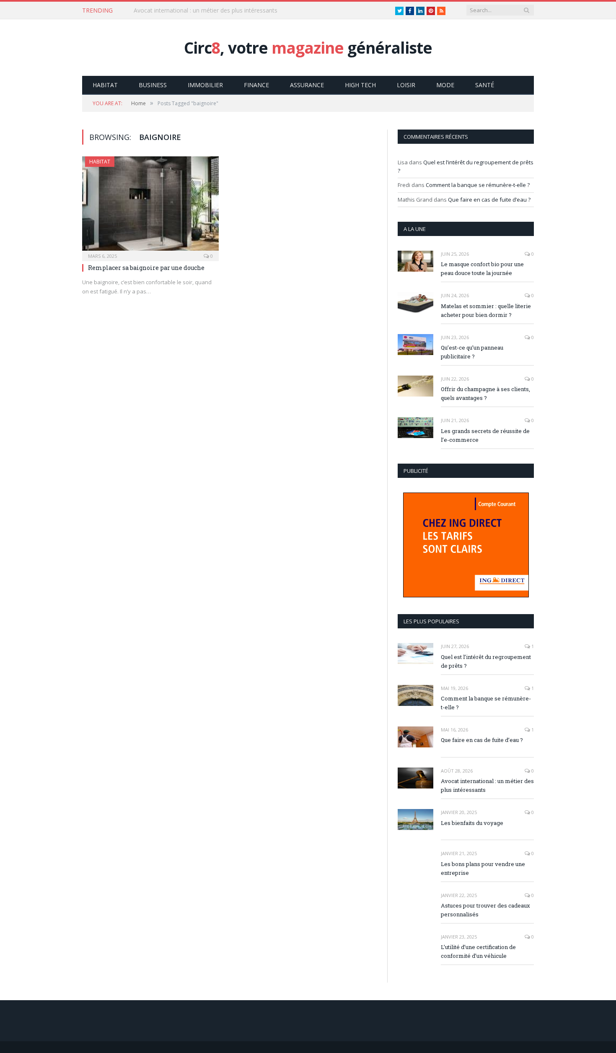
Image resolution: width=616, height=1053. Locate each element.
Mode (445, 85)
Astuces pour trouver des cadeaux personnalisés (485, 910)
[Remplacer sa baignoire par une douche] (150, 206)
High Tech (360, 85)
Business (153, 85)
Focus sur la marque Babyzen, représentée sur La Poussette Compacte (230, 10)
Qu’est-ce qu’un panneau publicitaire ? (472, 352)
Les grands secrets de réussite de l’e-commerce (485, 435)
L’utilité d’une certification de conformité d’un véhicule (478, 951)
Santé (484, 85)
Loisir (406, 85)
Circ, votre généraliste (308, 47)
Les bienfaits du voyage (472, 823)
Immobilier (205, 85)
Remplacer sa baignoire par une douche (146, 268)
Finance (256, 85)
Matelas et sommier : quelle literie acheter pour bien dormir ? (486, 310)
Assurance (307, 85)
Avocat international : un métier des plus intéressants (487, 785)
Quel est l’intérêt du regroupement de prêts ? (486, 661)
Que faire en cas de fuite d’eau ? (489, 199)
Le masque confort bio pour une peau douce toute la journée (482, 268)
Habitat (105, 85)
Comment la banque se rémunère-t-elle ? (478, 185)
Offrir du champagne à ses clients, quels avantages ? (485, 393)
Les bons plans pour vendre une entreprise (483, 868)
